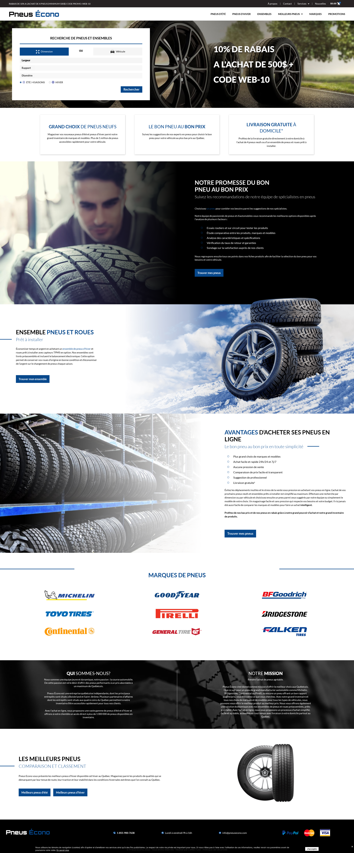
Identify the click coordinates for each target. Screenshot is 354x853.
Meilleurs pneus (289, 13)
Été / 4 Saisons (35, 82)
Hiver (59, 82)
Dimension (47, 51)
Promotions (336, 13)
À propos (272, 3)
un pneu (211, 208)
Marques (315, 13)
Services (301, 3)
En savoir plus (63, 850)
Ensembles (264, 13)
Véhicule (120, 51)
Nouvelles (320, 3)
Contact (287, 3)
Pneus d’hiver (241, 13)
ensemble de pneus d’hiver (77, 348)
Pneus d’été (218, 13)
